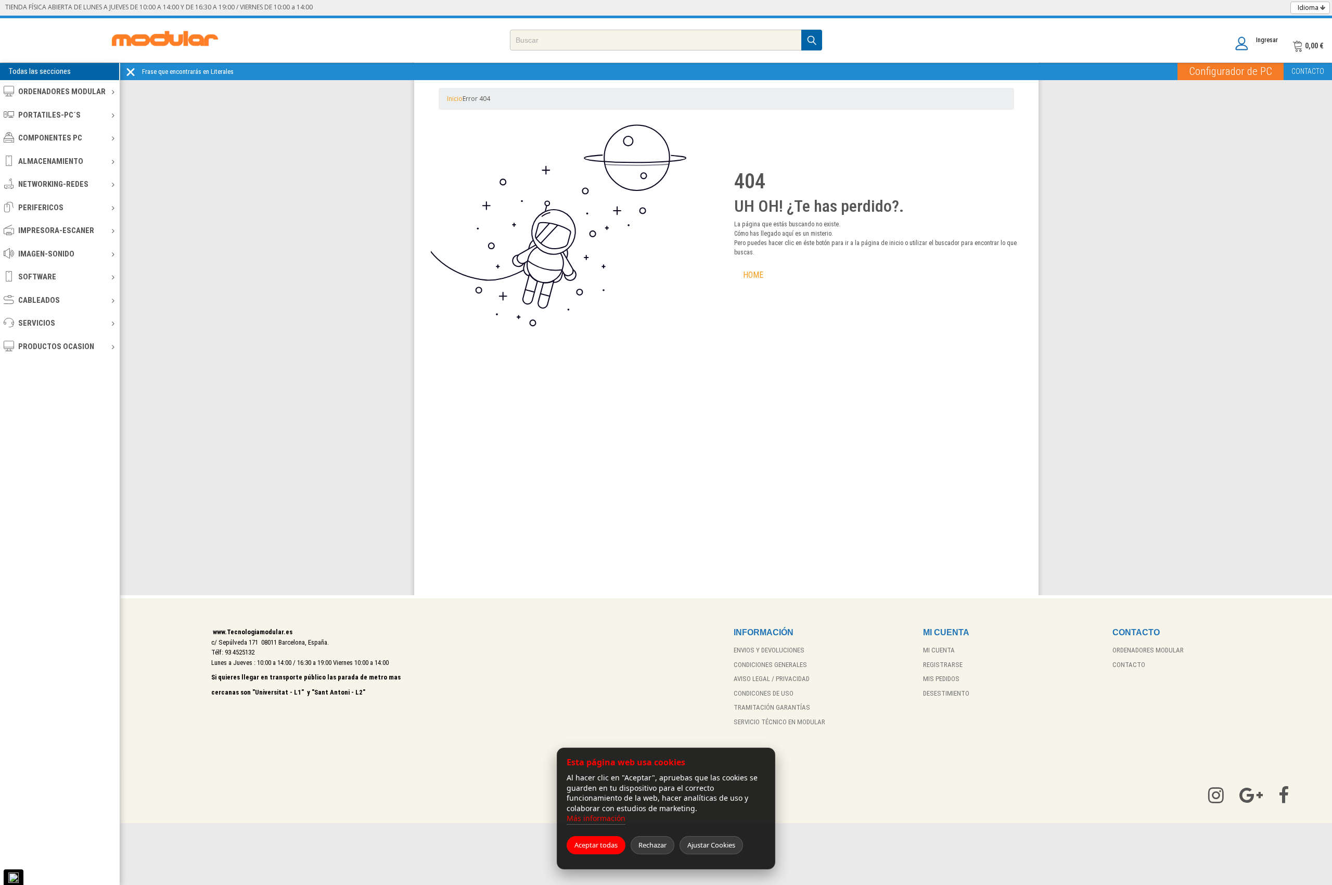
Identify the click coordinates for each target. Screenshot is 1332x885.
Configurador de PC (1230, 71)
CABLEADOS (39, 300)
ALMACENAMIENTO (50, 161)
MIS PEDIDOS (941, 679)
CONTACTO (1307, 71)
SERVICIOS (36, 323)
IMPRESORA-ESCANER (56, 230)
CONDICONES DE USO (763, 693)
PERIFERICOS (40, 207)
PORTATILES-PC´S (49, 115)
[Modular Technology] (165, 40)
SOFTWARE (37, 276)
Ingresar (1267, 40)
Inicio (455, 98)
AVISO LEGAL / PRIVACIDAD (772, 679)
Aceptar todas (596, 845)
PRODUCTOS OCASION (56, 346)
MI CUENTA (939, 650)
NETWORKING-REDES (53, 184)
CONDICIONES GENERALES (770, 665)
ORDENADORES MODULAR (62, 91)
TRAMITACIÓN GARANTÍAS (772, 707)
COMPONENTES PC (50, 138)
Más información (596, 818)
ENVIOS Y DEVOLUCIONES (769, 650)
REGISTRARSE (943, 665)
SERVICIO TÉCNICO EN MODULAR (779, 722)
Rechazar (652, 845)
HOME (753, 275)
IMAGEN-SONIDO (46, 254)
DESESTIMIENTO (946, 693)
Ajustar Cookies (711, 845)
